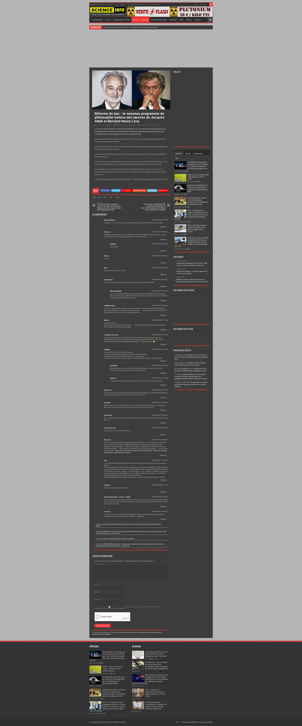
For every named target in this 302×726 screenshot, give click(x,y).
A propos (110, 4)
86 (189, 249)
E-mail (97, 592)
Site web (97, 599)
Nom (97, 585)
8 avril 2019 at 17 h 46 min (160, 402)
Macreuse (108, 390)
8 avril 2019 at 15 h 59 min (160, 390)
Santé (181, 20)
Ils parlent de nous (154, 4)
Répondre (164, 227)
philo (118, 197)
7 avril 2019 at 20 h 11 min (160, 320)
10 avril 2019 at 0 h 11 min (160, 485)
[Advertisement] (151, 48)
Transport (197, 20)
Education (145, 20)
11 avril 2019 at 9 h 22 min (160, 497)
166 (199, 181)
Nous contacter (120, 4)
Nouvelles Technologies (159, 20)
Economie (136, 20)
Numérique (173, 20)
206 (187, 171)
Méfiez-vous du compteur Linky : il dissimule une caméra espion (198, 177)
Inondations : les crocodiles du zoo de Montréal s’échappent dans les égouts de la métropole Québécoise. (156, 665)
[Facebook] (194, 4)
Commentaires (198, 153)
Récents (188, 153)
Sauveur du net (109, 428)
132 (188, 207)
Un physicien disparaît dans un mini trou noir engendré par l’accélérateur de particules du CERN (113, 680)
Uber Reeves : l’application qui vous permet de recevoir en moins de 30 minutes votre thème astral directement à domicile (153, 206)
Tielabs (210, 722)
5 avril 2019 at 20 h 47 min (160, 220)
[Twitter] (197, 4)
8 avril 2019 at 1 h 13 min (160, 335)
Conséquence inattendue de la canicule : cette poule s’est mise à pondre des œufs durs (130, 27)
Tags (176, 158)
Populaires (178, 153)
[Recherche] (211, 4)
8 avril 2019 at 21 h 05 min (160, 415)
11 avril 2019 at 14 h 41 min (159, 511)
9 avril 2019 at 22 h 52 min (160, 365)
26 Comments (144, 125)
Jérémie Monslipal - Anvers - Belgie (117, 497)
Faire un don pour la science (137, 4)
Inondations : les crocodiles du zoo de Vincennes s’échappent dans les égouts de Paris (191, 357)
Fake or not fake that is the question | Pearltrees (119, 538)
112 (190, 221)
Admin (99, 125)
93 (186, 234)
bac (106, 197)
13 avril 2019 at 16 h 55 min (159, 291)
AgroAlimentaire (97, 20)
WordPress (193, 722)
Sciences (189, 20)
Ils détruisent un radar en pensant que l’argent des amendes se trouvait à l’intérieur (191, 384)
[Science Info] (107, 11)
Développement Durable (122, 20)
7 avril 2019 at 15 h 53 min (160, 244)
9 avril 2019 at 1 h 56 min (160, 439)
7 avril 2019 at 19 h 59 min (160, 305)
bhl (111, 197)
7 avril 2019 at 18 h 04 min (160, 256)
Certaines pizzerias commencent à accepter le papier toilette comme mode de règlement (156, 705)
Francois (107, 511)
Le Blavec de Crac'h (111, 335)
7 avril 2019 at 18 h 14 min (160, 267)
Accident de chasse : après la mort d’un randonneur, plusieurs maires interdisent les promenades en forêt (113, 693)
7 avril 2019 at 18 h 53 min (160, 279)
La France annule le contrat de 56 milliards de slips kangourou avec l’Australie (156, 654)
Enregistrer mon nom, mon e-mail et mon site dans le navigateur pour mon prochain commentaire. (128, 607)
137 (186, 194)
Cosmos (108, 20)
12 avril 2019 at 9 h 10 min (160, 378)
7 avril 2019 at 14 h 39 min (160, 232)
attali (99, 197)
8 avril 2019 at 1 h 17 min (160, 349)
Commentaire (100, 564)
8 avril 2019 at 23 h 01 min (160, 428)
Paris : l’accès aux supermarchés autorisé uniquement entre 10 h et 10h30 (155, 693)
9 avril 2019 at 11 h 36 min (160, 460)
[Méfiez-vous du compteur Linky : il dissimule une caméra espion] (180, 178)
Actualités (119, 125)
